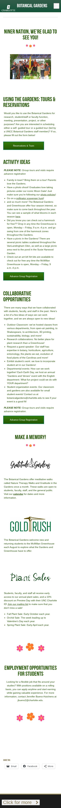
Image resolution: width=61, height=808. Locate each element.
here (17, 216)
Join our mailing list (18, 604)
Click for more (19, 802)
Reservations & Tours (23, 145)
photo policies (47, 194)
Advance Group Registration (23, 276)
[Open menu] (56, 6)
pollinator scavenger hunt (29, 198)
